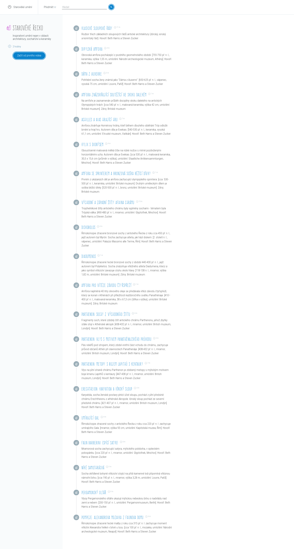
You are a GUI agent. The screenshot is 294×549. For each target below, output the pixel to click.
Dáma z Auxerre (91, 74)
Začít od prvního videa (29, 55)
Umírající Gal (90, 418)
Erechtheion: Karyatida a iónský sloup (106, 389)
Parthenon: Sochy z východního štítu (105, 314)
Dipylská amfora (91, 49)
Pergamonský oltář (93, 492)
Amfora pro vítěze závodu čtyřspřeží (106, 285)
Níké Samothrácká (92, 467)
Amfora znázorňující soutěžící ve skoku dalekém (113, 94)
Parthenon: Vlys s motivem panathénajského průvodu (116, 339)
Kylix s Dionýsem (92, 144)
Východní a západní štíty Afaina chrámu (107, 202)
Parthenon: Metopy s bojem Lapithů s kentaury (112, 364)
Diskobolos (88, 227)
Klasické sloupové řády (96, 28)
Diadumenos (88, 256)
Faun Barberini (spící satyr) (99, 442)
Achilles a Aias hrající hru (99, 119)
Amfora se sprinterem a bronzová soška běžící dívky (116, 173)
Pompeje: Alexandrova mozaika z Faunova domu (112, 517)
